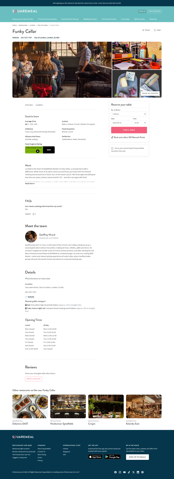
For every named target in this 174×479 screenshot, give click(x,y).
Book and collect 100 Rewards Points (129, 137)
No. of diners (115, 110)
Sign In (142, 11)
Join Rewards (155, 11)
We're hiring (42, 454)
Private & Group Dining (47, 19)
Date (112, 118)
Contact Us (41, 452)
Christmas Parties (109, 19)
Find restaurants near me (21, 454)
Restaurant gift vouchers (21, 449)
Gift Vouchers (139, 19)
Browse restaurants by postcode (23, 452)
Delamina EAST (20, 423)
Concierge (125, 19)
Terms (40, 457)
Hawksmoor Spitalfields (61, 423)
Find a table (129, 130)
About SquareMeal (44, 449)
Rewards (153, 19)
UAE (64, 454)
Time (134, 118)
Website (15, 37)
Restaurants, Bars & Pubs (22, 19)
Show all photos (150, 93)
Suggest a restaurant (19, 457)
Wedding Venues (90, 19)
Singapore (66, 452)
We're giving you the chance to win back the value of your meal (87, 3)
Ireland (65, 449)
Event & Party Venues (70, 19)
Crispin (91, 423)
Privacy (40, 460)
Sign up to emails (137, 457)
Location (39, 105)
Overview (29, 105)
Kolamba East (132, 423)
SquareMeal (24, 11)
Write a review (34, 379)
